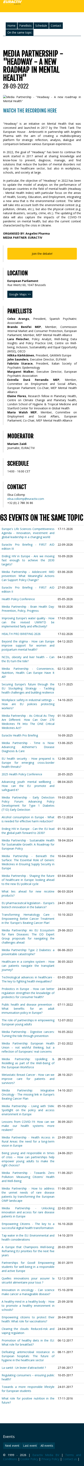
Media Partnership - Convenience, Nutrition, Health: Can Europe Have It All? (28, 673)
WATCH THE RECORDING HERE (30, 111)
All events (47, 1445)
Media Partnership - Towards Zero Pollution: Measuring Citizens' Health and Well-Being (28, 1177)
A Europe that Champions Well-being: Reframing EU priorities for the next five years (28, 1251)
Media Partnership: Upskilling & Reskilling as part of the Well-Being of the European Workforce (28, 1063)
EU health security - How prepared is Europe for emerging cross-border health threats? (28, 763)
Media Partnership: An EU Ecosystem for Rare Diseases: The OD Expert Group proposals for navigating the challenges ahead (28, 936)
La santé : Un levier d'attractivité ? (24, 1368)
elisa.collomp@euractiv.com (25, 499)
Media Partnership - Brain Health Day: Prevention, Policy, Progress (28, 609)
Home (11, 25)
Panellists (25, 25)
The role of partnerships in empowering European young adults (28, 1022)
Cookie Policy (29, 1459)
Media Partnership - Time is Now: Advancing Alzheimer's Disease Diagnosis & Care (28, 747)
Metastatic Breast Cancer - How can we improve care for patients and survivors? (28, 1079)
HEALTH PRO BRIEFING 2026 (21, 634)
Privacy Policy (50, 1459)
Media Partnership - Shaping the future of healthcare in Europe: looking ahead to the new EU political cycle (28, 880)
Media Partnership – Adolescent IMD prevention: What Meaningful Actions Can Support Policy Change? (28, 576)
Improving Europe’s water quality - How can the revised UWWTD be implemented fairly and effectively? (28, 622)
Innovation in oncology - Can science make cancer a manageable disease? (28, 1292)
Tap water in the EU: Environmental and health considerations (28, 1237)
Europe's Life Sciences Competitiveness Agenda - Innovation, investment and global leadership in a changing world (28, 533)
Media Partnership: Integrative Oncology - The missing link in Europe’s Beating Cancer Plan (28, 1094)
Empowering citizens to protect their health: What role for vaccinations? (28, 1319)
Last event (30, 1445)
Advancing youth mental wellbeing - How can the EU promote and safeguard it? (28, 786)
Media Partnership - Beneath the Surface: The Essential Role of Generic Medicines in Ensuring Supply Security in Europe (28, 862)
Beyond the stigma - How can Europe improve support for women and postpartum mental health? (28, 645)
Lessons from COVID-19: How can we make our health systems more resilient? (28, 1126)
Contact (56, 25)
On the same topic (19, 32)
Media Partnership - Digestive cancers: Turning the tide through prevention (28, 1034)
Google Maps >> (20, 294)
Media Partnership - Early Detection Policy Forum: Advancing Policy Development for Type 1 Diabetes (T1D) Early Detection (28, 803)
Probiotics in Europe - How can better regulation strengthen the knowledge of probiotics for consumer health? (28, 993)
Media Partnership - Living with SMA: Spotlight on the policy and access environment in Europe (28, 1110)
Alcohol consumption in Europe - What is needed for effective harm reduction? (28, 819)
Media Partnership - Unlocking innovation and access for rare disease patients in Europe (28, 1212)
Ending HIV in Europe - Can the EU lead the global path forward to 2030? (28, 831)
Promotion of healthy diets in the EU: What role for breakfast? (28, 1342)
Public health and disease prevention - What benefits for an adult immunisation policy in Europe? (28, 1009)
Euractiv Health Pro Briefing (20, 735)
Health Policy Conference (18, 599)
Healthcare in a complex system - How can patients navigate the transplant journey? (28, 966)
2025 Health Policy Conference (22, 774)
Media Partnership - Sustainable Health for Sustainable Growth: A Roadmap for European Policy (28, 844)
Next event (12, 1445)
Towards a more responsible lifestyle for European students (28, 1389)
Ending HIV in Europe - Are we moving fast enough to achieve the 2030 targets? (28, 560)
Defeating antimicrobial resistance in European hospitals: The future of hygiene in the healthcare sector (28, 1356)
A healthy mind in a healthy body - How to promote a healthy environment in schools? (28, 1306)
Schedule (41, 25)
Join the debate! (42, 254)
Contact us (70, 1459)
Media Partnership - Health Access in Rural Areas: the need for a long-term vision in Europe (28, 1141)
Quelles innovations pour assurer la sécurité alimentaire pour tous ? (28, 1280)
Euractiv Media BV (45, 1455)
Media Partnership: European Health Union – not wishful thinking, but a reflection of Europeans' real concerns (28, 1047)
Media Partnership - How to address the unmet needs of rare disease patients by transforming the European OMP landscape (28, 1194)
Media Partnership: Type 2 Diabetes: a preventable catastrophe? (28, 952)
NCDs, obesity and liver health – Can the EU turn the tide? (28, 659)
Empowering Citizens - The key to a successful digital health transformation (28, 1226)
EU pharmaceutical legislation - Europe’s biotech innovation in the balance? (28, 905)
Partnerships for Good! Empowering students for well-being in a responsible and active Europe (28, 1267)
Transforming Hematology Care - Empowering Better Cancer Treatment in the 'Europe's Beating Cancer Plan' (28, 919)
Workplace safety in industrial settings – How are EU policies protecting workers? (28, 704)
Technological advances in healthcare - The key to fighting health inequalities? (28, 979)
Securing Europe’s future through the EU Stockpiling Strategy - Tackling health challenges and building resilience (28, 688)
